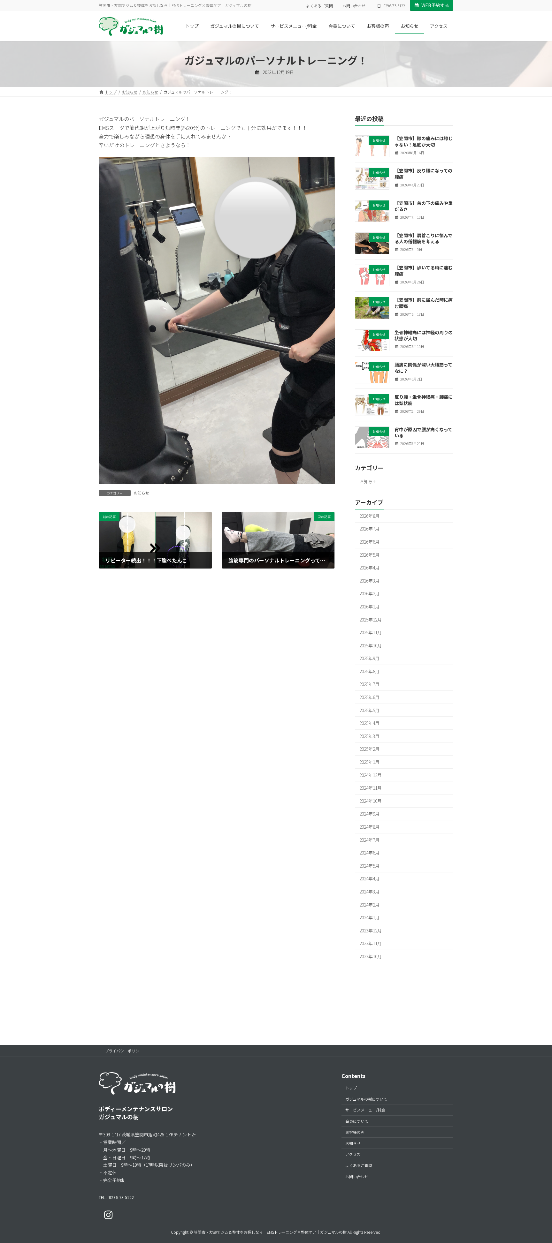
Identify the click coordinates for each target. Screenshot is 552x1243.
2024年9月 (369, 814)
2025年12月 (370, 619)
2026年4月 (369, 568)
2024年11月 (370, 788)
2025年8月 (369, 671)
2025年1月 (369, 762)
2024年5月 (369, 866)
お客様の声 (354, 1132)
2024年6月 (369, 853)
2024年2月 (369, 904)
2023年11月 (370, 943)
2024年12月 (370, 775)
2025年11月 (370, 632)
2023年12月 (370, 930)
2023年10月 (370, 956)
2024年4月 (369, 879)
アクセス (352, 1154)
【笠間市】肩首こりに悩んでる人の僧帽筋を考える (423, 238)
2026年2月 (369, 594)
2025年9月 (369, 658)
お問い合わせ (353, 5)
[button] (116, 1197)
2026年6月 (369, 542)
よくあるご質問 (319, 5)
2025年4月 (369, 723)
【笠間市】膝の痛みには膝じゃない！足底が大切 (424, 141)
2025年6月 (369, 697)
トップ (351, 1087)
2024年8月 (369, 827)
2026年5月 (369, 555)
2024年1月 (369, 918)
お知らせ (141, 492)
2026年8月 (369, 516)
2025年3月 (369, 736)
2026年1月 (369, 606)
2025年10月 (370, 645)
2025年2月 (369, 749)
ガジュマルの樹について (366, 1099)
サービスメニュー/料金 (365, 1110)
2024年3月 (369, 891)
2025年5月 (369, 710)
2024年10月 (370, 801)
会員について (356, 1121)
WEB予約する (435, 5)
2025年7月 (369, 684)
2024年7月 (369, 840)
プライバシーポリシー (124, 1050)
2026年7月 (369, 529)
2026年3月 (369, 580)
